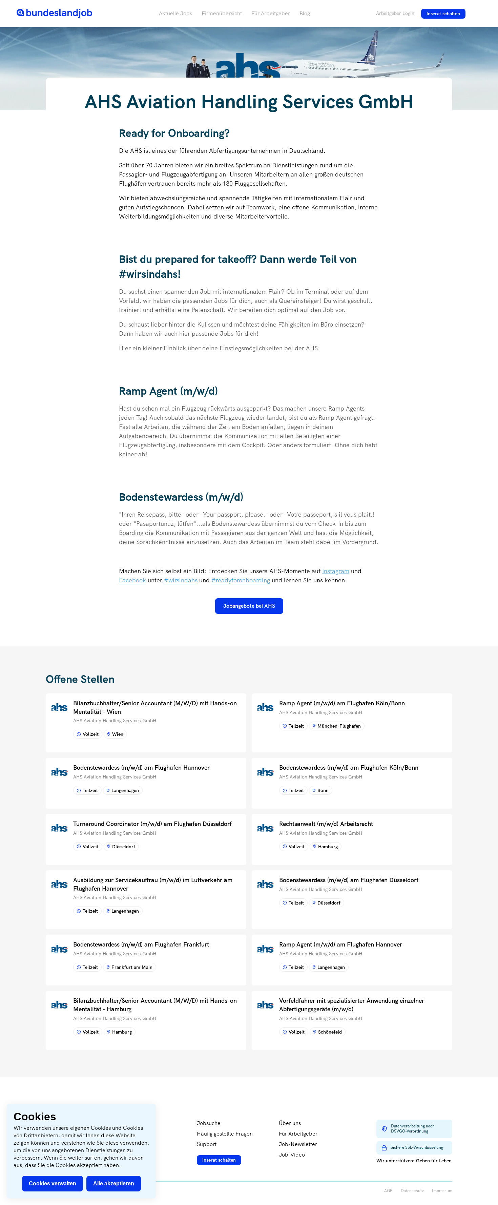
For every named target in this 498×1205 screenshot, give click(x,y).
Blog (304, 13)
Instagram (335, 571)
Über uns (290, 1123)
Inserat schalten (443, 14)
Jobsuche (209, 1123)
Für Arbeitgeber (270, 13)
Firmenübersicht (222, 13)
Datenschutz (412, 1190)
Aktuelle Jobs (175, 13)
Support (206, 1144)
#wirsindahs (181, 580)
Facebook (132, 580)
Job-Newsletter (298, 1144)
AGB (388, 1190)
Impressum (442, 1190)
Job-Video (292, 1154)
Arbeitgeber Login (395, 13)
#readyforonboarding (240, 580)
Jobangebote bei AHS (249, 605)
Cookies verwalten (52, 1183)
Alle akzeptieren (113, 1183)
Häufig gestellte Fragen (225, 1133)
